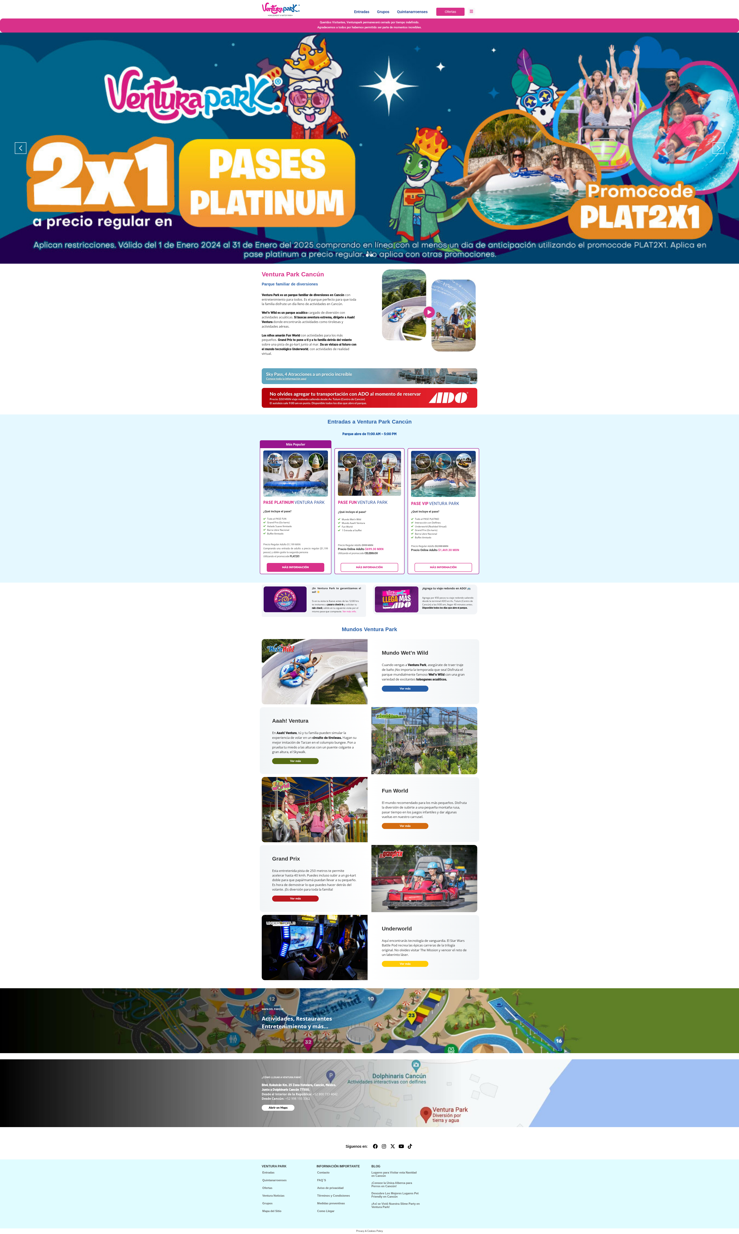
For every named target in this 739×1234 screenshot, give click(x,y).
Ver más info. (349, 611)
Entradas (361, 11)
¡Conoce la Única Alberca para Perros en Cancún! (391, 1184)
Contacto (323, 1172)
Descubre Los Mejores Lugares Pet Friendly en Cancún (395, 1195)
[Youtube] (401, 1146)
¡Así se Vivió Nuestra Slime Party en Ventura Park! (395, 1205)
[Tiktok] (410, 1146)
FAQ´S (321, 1180)
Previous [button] (20, 148)
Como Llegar (325, 1211)
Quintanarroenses (412, 11)
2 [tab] (371, 255)
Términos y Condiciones (333, 1195)
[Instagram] (384, 1146)
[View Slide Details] (369, 148)
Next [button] (718, 148)
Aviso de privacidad (330, 1188)
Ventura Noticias (273, 1195)
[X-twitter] (392, 1146)
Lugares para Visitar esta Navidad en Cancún (394, 1174)
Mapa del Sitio (271, 1211)
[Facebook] (375, 1146)
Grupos (383, 11)
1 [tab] (367, 255)
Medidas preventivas (331, 1203)
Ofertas (450, 12)
